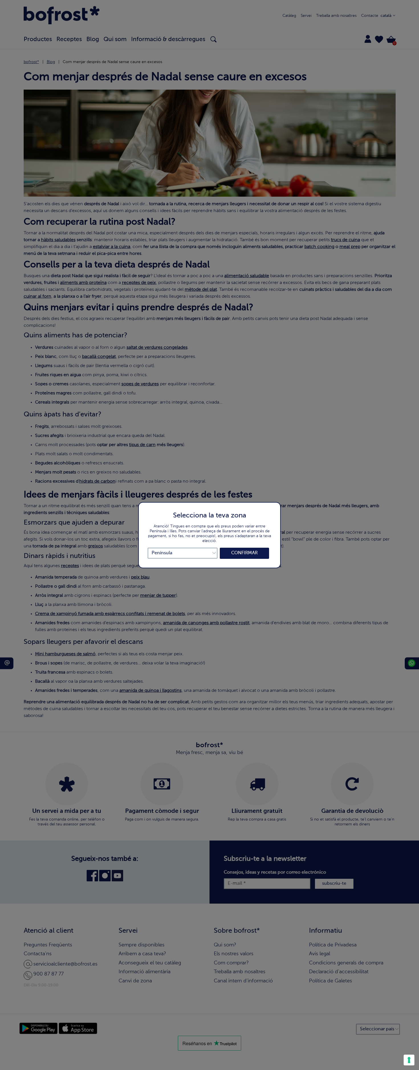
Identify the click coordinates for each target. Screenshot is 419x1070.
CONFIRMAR (244, 553)
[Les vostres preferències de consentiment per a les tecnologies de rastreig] (409, 1060)
